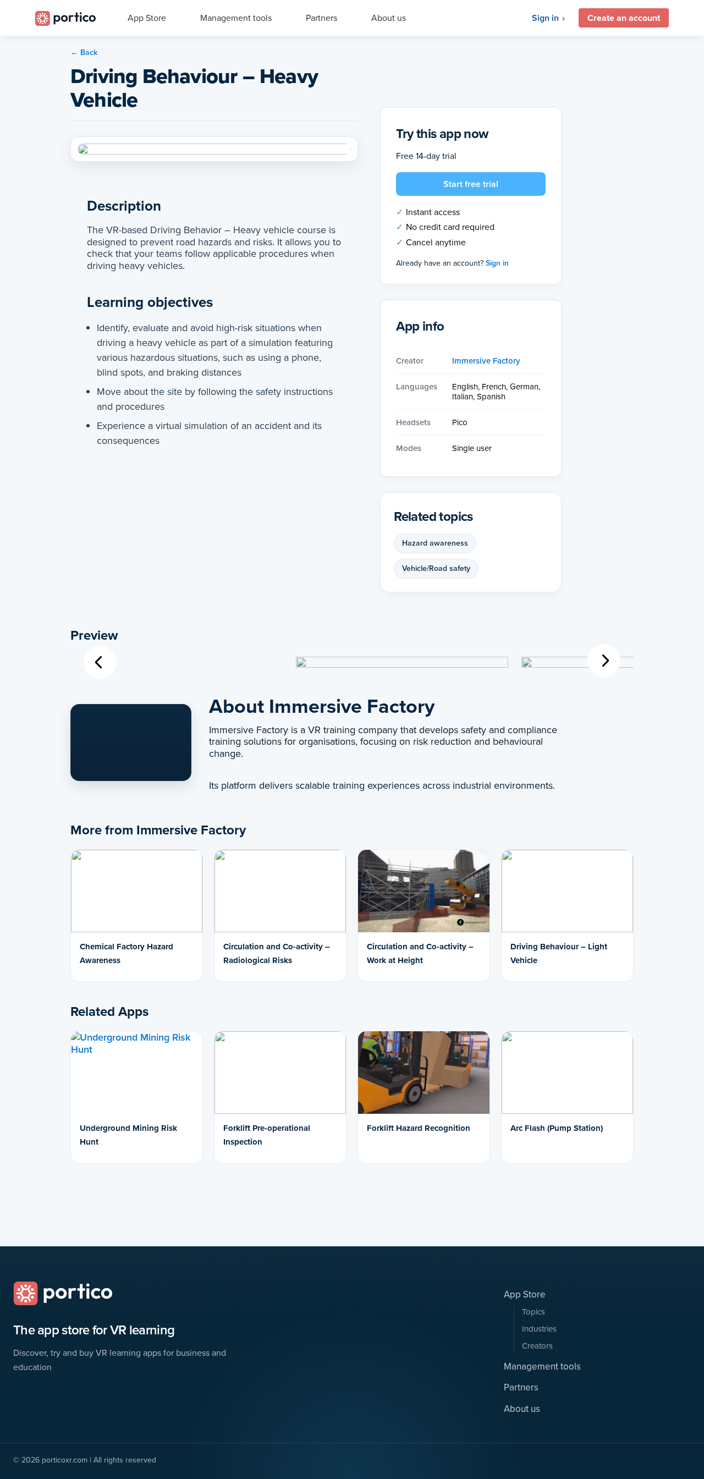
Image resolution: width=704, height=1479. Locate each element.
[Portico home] (62, 1293)
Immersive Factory (486, 361)
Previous (100, 662)
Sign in (545, 18)
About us (522, 1409)
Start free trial (470, 184)
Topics (533, 1312)
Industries (539, 1329)
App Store (525, 1294)
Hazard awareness (435, 542)
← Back (83, 52)
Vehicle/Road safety (436, 568)
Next (604, 660)
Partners (521, 1387)
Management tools (542, 1366)
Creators (537, 1346)
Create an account (623, 18)
